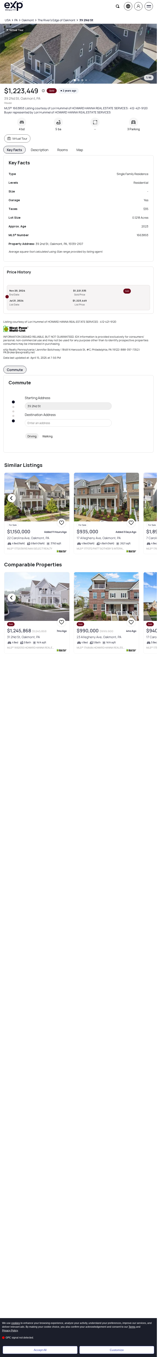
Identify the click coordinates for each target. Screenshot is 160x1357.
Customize (117, 1350)
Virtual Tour (19, 138)
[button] (43, 90)
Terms (132, 1326)
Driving (32, 436)
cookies (15, 1323)
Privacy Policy (10, 1330)
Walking (47, 436)
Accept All (40, 1350)
